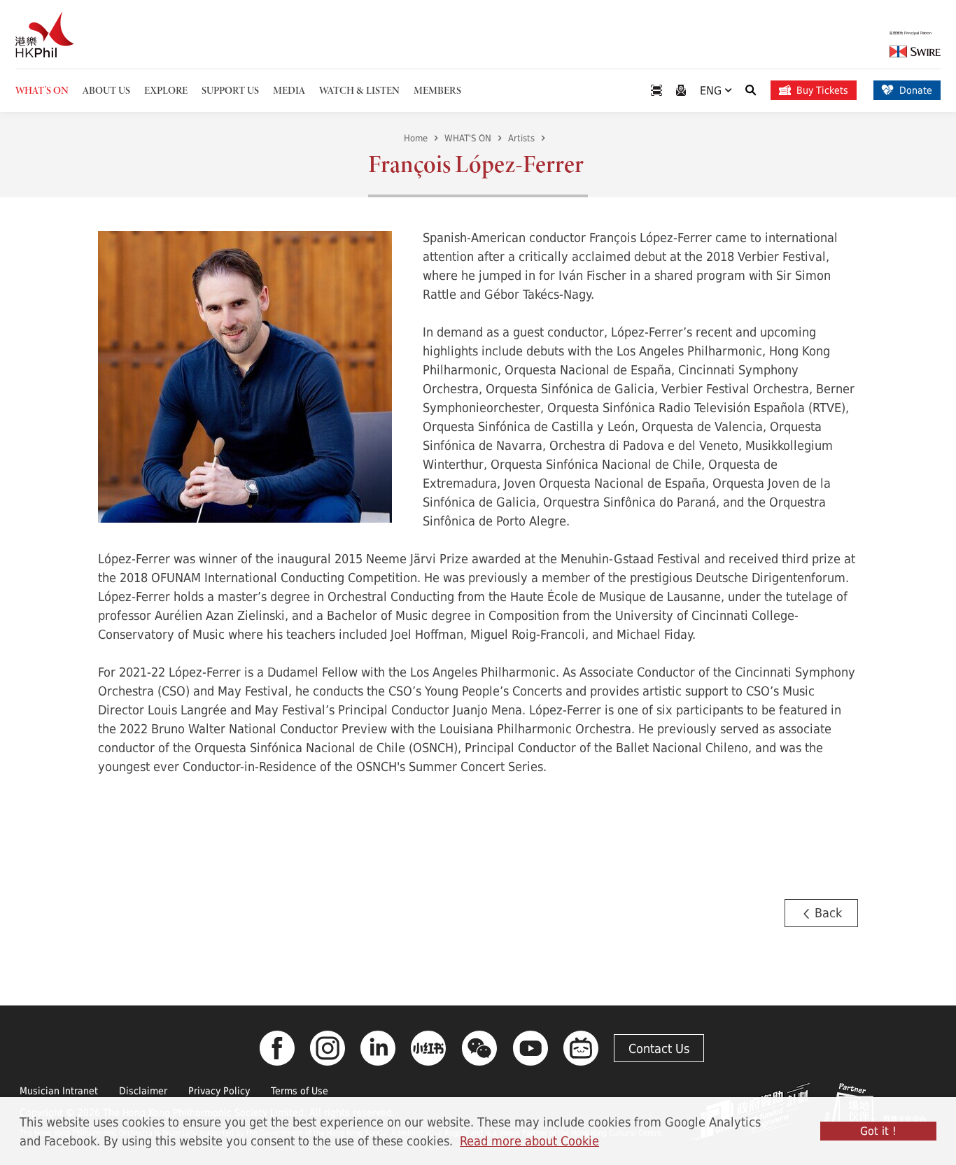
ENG (712, 89)
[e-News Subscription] (681, 90)
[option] (245, 375)
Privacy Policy (219, 1090)
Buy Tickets (822, 90)
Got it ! (878, 1131)
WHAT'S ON (467, 138)
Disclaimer (143, 1090)
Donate (915, 90)
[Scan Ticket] (656, 90)
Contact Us (658, 1048)
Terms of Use (299, 1090)
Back (826, 912)
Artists (521, 138)
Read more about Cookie (529, 1140)
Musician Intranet (59, 1090)
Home (416, 138)
